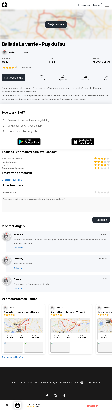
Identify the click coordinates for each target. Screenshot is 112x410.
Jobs (76, 382)
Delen (106, 79)
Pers (69, 382)
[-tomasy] (6, 260)
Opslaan (41, 79)
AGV (29, 382)
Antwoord (18, 248)
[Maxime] (4, 52)
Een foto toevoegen (12, 180)
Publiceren (101, 219)
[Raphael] (6, 236)
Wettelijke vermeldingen (45, 382)
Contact (22, 382)
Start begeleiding (13, 77)
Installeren (92, 405)
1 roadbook (23, 52)
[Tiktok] (64, 396)
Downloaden (85, 79)
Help (14, 382)
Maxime (12, 52)
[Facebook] (47, 396)
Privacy (62, 382)
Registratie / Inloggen (90, 5)
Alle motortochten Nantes (14, 357)
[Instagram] (55, 396)
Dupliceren (62, 79)
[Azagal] (6, 280)
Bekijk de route (56, 24)
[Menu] (107, 5)
